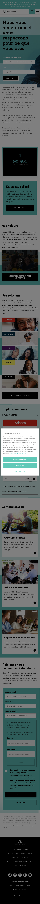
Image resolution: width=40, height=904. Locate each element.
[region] (20, 452)
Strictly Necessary (20, 459)
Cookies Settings (20, 471)
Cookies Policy (13, 453)
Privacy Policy (22, 453)
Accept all (20, 465)
